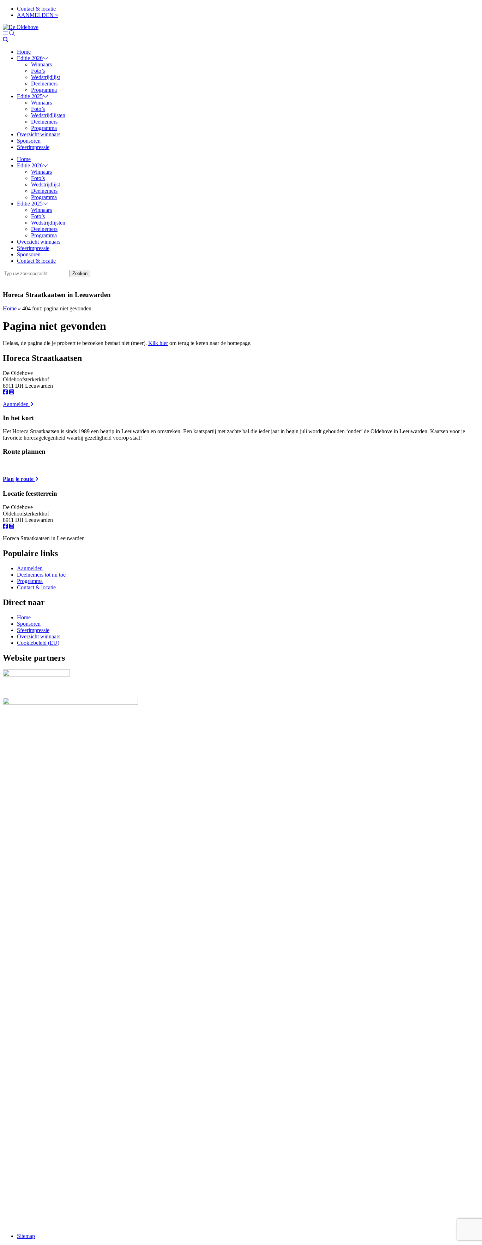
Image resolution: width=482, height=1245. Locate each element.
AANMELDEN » (37, 15)
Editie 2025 (30, 96)
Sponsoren (29, 141)
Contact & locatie (36, 9)
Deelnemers (44, 84)
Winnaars (41, 64)
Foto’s (38, 71)
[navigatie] (5, 33)
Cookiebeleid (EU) (38, 643)
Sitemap (26, 1236)
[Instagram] (11, 392)
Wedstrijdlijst (45, 77)
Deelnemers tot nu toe (41, 575)
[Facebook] (5, 392)
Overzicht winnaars (38, 134)
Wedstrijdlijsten (48, 115)
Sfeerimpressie (33, 147)
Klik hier (158, 343)
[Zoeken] (12, 33)
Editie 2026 (30, 58)
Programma (44, 90)
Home (24, 52)
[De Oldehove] (20, 27)
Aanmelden (16, 404)
